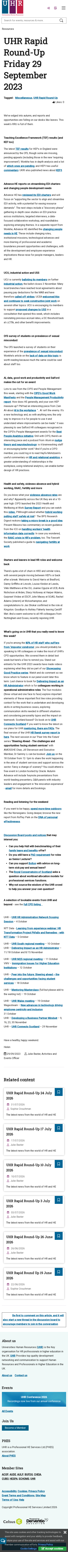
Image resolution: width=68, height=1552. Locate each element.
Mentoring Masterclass (25, 989)
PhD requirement (40, 854)
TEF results (22, 148)
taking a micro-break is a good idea (41, 520)
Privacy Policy (36, 1491)
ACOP (5, 1474)
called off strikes (25, 296)
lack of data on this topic (44, 355)
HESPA (14, 1478)
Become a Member (15, 1427)
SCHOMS (24, 1478)
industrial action (13, 283)
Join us (50, 754)
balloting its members (34, 279)
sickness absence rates (44, 494)
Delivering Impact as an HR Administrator (35, 948)
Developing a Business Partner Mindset (34, 1018)
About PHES (9, 1455)
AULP (20, 1474)
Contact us (21, 1375)
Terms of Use (10, 1499)
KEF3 (59, 170)
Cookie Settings (28, 1548)
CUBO (5, 1478)
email (8, 788)
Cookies (22, 1491)
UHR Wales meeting (23, 1000)
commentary (11, 170)
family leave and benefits (23, 850)
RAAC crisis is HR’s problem (24, 537)
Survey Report (33, 507)
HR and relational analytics (44, 457)
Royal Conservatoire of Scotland (33, 871)
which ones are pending (20, 165)
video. (12, 512)
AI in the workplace (25, 410)
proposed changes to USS (31, 309)
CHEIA (37, 1474)
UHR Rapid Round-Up (45, 97)
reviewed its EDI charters (36, 194)
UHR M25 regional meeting (27, 959)
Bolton (32, 863)
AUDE (13, 1474)
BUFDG (29, 1474)
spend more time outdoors (46, 808)
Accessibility (9, 1491)
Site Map (41, 1495)
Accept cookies (54, 1548)
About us (7, 1375)
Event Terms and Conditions (18, 1495)
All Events (7, 1411)
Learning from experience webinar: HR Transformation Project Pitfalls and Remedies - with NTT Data (34, 932)
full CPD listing (33, 904)
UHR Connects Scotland (25, 1026)
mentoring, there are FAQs (39, 728)
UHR (40, 1347)
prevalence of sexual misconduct (43, 351)
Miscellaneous (23, 97)
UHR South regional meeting (28, 943)
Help (21, 1499)
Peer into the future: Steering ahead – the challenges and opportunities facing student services (31, 979)
